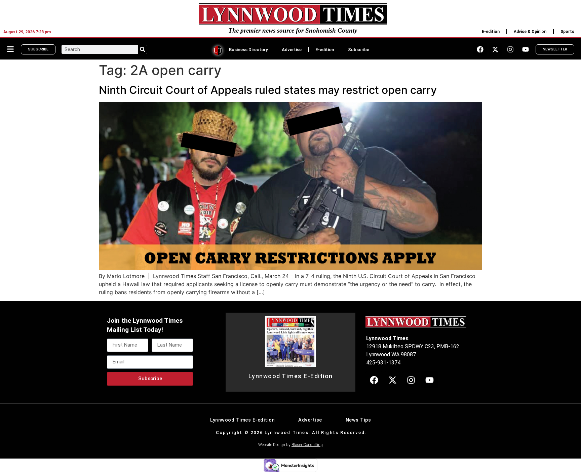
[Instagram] (510, 49)
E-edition (491, 31)
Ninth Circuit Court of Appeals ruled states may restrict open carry (268, 89)
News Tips (358, 420)
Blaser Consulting (307, 444)
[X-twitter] (495, 49)
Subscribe (358, 49)
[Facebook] (480, 49)
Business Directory (248, 49)
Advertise (292, 49)
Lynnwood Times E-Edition (290, 376)
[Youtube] (525, 49)
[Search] (142, 49)
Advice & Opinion (530, 31)
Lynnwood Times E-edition (242, 420)
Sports (567, 31)
